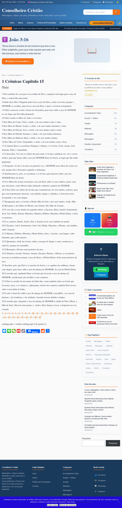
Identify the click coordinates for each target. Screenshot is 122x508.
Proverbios (106, 368)
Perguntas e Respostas (102, 355)
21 (5, 317)
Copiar (90, 95)
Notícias (88, 355)
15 (55, 313)
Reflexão (100, 129)
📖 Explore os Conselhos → (17, 61)
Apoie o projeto (66, 23)
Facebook (99, 475)
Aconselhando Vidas (100, 113)
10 (33, 313)
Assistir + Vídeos (100, 118)
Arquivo (30, 23)
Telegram (100, 491)
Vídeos (107, 341)
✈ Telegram (101, 275)
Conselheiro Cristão (22, 10)
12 (42, 313)
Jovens (88, 368)
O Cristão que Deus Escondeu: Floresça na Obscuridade (72, 28)
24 (18, 317)
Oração (100, 123)
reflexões (109, 346)
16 (59, 313)
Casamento (108, 364)
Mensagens (100, 139)
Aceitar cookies (52, 505)
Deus (106, 359)
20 (77, 313)
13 (46, 313)
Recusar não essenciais (68, 505)
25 (22, 317)
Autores (98, 359)
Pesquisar (86, 438)
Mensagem (100, 134)
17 (64, 313)
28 (35, 317)
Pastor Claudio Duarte (93, 364)
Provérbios (89, 372)
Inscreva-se (81, 23)
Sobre (20, 23)
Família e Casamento (100, 144)
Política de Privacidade (46, 23)
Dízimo (96, 368)
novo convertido (103, 350)
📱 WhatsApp (101, 269)
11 (37, 313)
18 (68, 313)
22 (9, 317)
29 (40, 317)
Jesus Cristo (90, 350)
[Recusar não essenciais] (119, 502)
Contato (35, 486)
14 (51, 313)
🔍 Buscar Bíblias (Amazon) (101, 23)
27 (31, 317)
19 (73, 313)
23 (13, 317)
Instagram (100, 480)
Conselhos (100, 149)
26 (27, 317)
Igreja (113, 359)
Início (12, 23)
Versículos (89, 359)
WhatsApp (100, 486)
